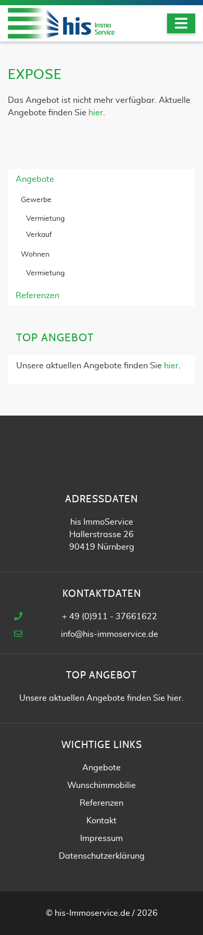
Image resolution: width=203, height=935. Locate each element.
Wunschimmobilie (101, 785)
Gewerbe (36, 200)
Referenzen (37, 295)
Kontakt (101, 821)
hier (95, 113)
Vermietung (45, 218)
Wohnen (35, 254)
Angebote (35, 179)
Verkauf (39, 234)
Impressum (101, 838)
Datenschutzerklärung (102, 856)
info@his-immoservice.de (109, 634)
